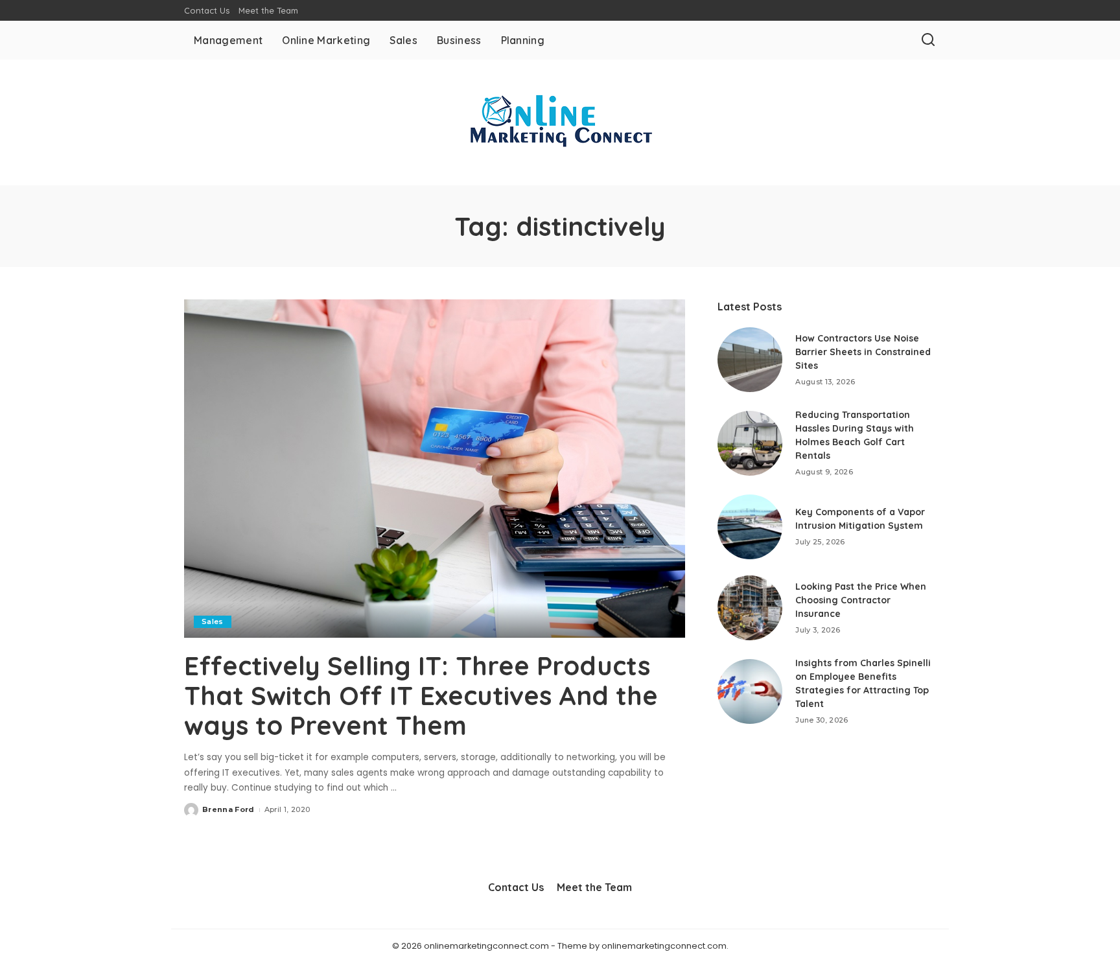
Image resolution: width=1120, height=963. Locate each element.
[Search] (928, 40)
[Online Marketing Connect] (560, 122)
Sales (213, 621)
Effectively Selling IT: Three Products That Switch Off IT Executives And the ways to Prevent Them (421, 695)
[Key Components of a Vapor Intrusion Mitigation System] (750, 526)
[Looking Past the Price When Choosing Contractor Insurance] (750, 607)
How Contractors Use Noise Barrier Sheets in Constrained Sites (863, 351)
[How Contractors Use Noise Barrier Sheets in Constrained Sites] (750, 359)
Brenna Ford (228, 809)
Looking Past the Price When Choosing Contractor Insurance (860, 600)
